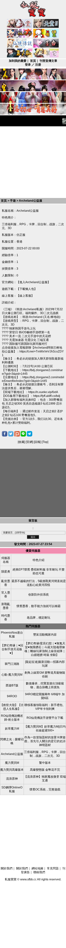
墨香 (46, 43)
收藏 (21, 441)
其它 (46, 53)
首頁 (33, 60)
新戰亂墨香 (5, 606)
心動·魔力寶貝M (11, 674)
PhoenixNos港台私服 (12, 634)
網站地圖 (37, 868)
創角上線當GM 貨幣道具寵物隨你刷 (45, 674)
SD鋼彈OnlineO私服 (11, 789)
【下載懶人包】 (26, 288)
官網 (29, 441)
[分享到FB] (4, 434)
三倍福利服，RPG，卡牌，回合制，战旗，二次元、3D (45, 753)
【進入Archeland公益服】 (33, 282)
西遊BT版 (12, 685)
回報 (38, 441)
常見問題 (53, 868)
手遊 (13, 200)
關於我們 (6, 868)
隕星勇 (5, 571)
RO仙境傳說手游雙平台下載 (45, 717)
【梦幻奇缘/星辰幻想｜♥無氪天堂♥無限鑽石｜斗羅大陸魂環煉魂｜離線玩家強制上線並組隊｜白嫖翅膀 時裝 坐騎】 (44, 649)
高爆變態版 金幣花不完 (45, 769)
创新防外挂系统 (38, 594)
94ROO (12, 696)
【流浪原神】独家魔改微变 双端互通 (45, 778)
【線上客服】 (25, 295)
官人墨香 (5, 594)
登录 (28, 64)
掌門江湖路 (12, 663)
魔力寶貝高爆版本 (12, 769)
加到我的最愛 (17, 60)
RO (20, 43)
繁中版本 (45, 762)
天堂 (20, 23)
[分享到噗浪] (17, 434)
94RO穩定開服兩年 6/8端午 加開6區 (45, 696)
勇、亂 (20, 53)
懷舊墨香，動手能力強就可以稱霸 (38, 606)
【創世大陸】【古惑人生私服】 (12, 706)
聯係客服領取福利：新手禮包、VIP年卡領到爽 (44, 706)
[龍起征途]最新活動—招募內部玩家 (45, 663)
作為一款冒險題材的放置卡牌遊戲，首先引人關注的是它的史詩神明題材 (44, 741)
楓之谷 (20, 33)
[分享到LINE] (23, 434)
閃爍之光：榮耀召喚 (12, 741)
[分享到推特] (11, 434)
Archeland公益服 (12, 754)
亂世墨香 (5, 582)
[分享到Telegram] (29, 434)
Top (45, 441)
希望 (46, 33)
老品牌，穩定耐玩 (38, 617)
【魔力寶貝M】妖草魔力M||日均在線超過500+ (45, 728)
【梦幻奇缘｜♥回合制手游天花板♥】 (12, 649)
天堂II (46, 23)
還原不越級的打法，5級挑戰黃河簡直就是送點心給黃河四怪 (38, 582)
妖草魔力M (12, 728)
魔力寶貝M (12, 762)
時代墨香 (5, 617)
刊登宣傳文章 (48, 60)
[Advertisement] (33, 162)
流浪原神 (12, 778)
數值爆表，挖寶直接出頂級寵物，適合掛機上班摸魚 (45, 685)
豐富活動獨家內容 (45, 634)
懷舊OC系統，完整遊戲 (45, 789)
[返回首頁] (33, 17)
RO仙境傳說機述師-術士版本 (12, 717)
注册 (38, 64)
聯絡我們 (39, 872)
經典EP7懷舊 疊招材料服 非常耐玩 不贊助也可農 (39, 571)
